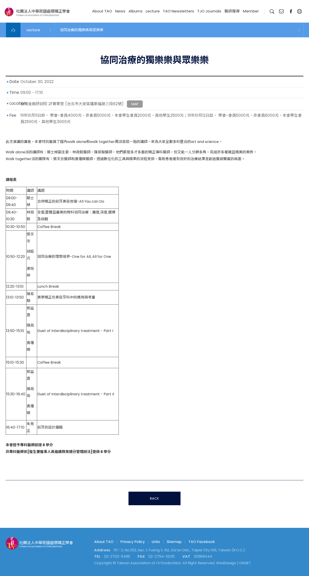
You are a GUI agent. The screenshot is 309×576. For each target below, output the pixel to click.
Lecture (153, 11)
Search (272, 11)
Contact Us (281, 11)
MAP (134, 104)
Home (13, 30)
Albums (135, 11)
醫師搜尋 (232, 11)
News (120, 11)
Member (251, 11)
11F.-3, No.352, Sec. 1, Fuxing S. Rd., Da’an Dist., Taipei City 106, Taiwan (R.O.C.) (179, 550)
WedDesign (226, 563)
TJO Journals (209, 11)
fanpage (291, 11)
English (299, 11)
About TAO (102, 11)
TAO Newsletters (178, 11)
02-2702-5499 (117, 556)
